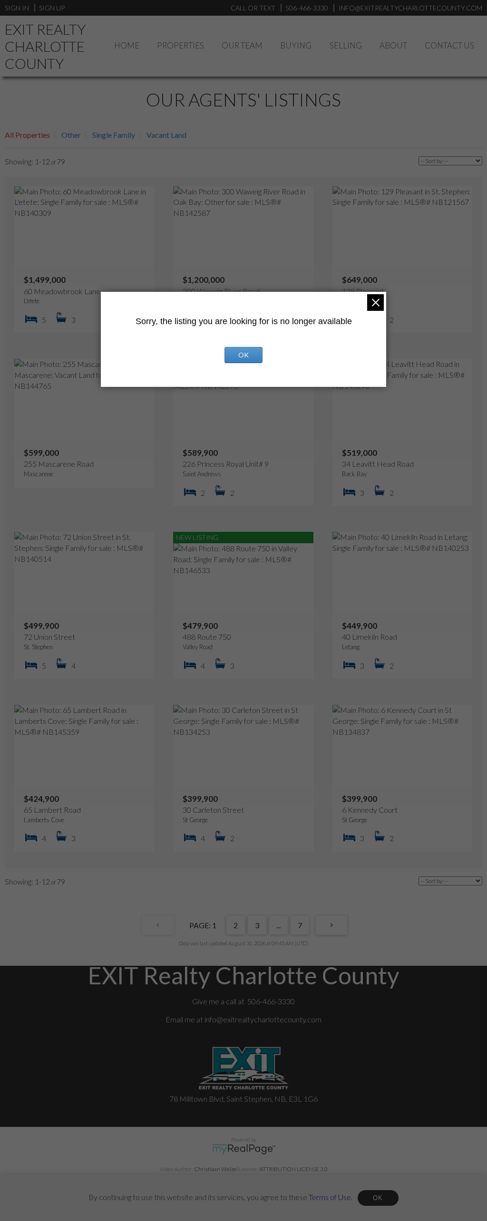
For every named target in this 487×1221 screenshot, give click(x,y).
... (278, 925)
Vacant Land (166, 134)
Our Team (242, 45)
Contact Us (449, 45)
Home (126, 45)
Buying (296, 45)
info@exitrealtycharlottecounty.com (263, 1019)
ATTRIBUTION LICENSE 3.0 (293, 1169)
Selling (346, 45)
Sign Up (52, 8)
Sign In (17, 8)
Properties (180, 45)
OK (378, 1198)
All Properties (27, 134)
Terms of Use (330, 1196)
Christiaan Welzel (216, 1169)
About (393, 45)
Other (71, 134)
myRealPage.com (244, 1149)
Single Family (113, 134)
